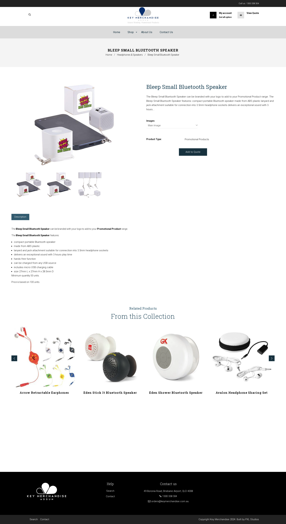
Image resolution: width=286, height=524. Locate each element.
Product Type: (154, 139)
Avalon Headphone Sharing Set (242, 393)
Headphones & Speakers (130, 54)
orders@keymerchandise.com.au (170, 501)
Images (150, 120)
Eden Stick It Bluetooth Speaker (110, 393)
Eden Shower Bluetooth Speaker (176, 393)
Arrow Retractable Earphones (44, 393)
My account (225, 13)
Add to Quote (193, 151)
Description (20, 216)
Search (110, 490)
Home (109, 54)
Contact (110, 496)
